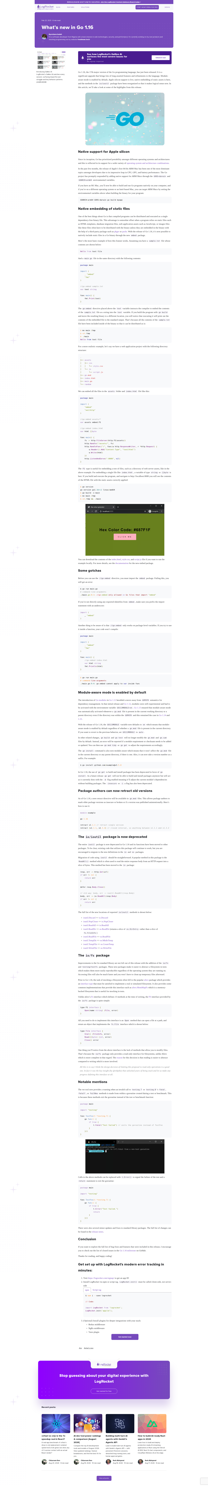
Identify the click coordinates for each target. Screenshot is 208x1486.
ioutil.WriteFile (90, 948)
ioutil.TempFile (90, 944)
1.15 (80, 719)
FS (150, 997)
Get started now (124, 1337)
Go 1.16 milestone (128, 1250)
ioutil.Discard (89, 917)
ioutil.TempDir (90, 940)
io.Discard (103, 917)
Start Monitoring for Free (147, 7)
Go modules (101, 700)
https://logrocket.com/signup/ (101, 1278)
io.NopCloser (107, 921)
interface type (87, 983)
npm (87, 1290)
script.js (137, 559)
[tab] (87, 1290)
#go (80, 1348)
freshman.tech (84, 39)
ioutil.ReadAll (89, 925)
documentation (121, 563)
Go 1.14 (162, 715)
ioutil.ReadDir (89, 929)
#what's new (88, 1348)
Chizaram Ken (54, 1460)
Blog (58, 7)
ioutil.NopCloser (90, 921)
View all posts (104, 1478)
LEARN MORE (41, 82)
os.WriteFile (106, 948)
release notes (97, 1232)
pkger (116, 231)
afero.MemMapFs (140, 987)
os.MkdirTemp (106, 940)
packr (124, 231)
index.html (116, 559)
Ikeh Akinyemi (118, 1460)
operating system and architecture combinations (148, 163)
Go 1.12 (127, 704)
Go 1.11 (112, 700)
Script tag (97, 1290)
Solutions (85, 7)
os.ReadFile (105, 936)
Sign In (167, 7)
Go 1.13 (137, 707)
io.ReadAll (104, 925)
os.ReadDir (104, 929)
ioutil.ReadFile (90, 936)
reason (119, 1057)
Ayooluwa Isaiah (55, 34)
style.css (126, 559)
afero (146, 980)
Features (70, 7)
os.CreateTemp (107, 944)
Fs (92, 997)
